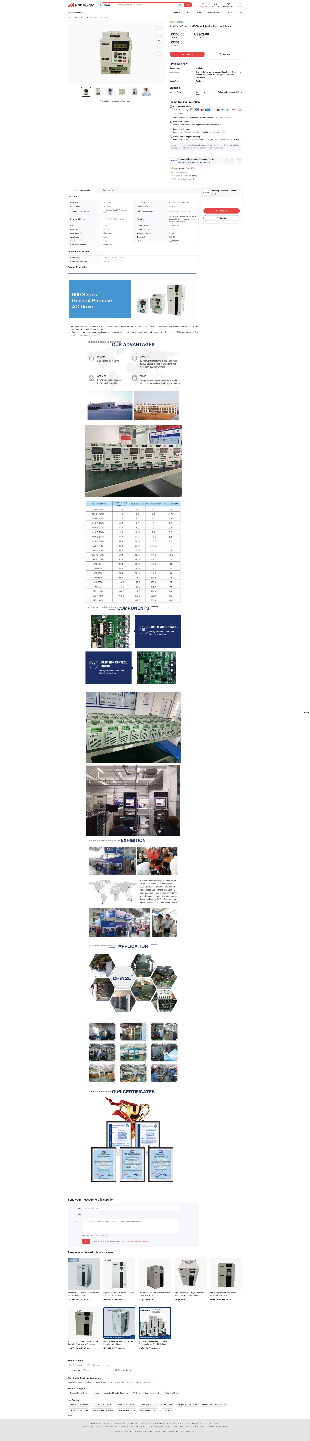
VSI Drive (136, 1393)
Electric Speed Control (148, 1404)
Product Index (196, 1423)
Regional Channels (184, 1423)
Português (114, 1426)
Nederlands (159, 1426)
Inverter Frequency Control (103, 1410)
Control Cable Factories (103, 1404)
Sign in (239, 6)
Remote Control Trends (148, 1410)
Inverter (96, 1393)
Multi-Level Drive (171, 1393)
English (98, 1426)
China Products (108, 1423)
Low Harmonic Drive (152, 1393)
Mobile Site (207, 1423)
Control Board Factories (126, 1404)
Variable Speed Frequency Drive (214, 1404)
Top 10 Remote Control (126, 1410)
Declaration (180, 1431)
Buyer (186, 12)
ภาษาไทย (194, 1426)
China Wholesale (145, 1423)
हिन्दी (187, 1426)
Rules (241, 12)
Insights (216, 1423)
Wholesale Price (158, 1423)
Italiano (142, 1426)
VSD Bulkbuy (167, 1410)
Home (70, 17)
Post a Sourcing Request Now (135, 1241)
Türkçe (202, 1426)
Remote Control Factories (79, 1404)
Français (123, 1426)
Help (199, 12)
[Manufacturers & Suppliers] (81, 5)
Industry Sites (170, 1423)
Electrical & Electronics (81, 17)
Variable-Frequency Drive (100, 17)
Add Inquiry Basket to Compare (116, 101)
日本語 (181, 1426)
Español (106, 1426)
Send (86, 1241)
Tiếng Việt (210, 1426)
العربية (168, 1426)
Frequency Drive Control (79, 1410)
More (70, 1415)
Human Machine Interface (77, 1370)
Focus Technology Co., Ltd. (139, 1431)
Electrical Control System (79, 1393)
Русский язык (133, 1426)
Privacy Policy (191, 1431)
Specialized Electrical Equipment (116, 1393)
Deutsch (150, 1426)
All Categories (76, 12)
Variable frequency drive (120, 1370)
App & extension (213, 12)
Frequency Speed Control (187, 1404)
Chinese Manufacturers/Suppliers (126, 1423)
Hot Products (95, 1423)
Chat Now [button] (226, 54)
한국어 (174, 1426)
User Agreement (168, 1431)
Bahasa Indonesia (222, 1426)
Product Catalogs (102, 1365)
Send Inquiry (187, 54)
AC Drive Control (167, 1404)
